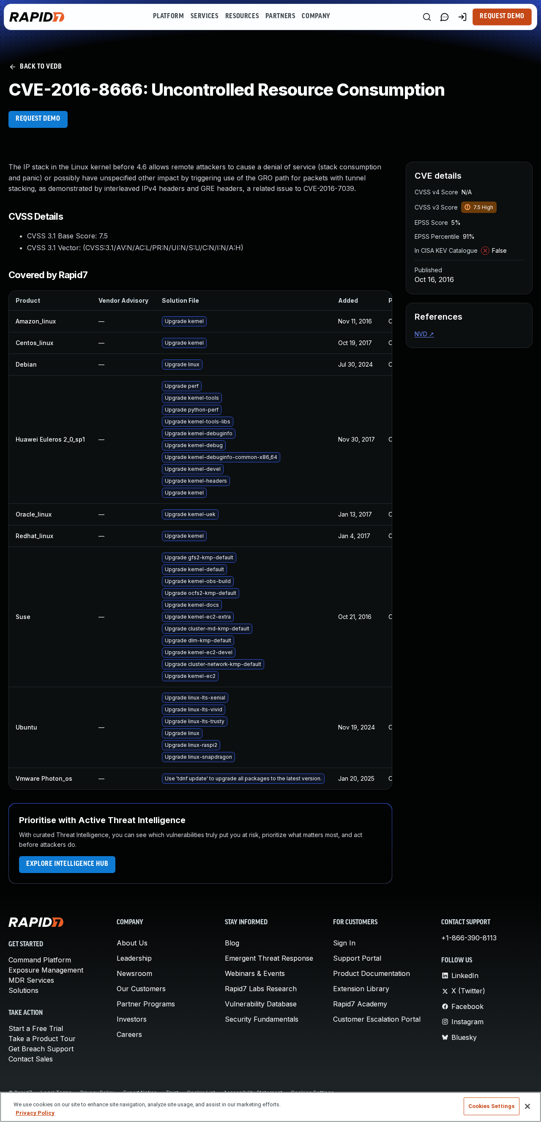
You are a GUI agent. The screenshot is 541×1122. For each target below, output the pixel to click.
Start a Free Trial (35, 1028)
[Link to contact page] (444, 17)
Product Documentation (371, 973)
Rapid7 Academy (360, 1004)
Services (204, 16)
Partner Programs (146, 1004)
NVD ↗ (424, 333)
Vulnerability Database (261, 1004)
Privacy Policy (35, 1113)
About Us (132, 943)
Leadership (134, 958)
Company (316, 16)
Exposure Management (45, 970)
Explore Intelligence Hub (67, 864)
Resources (242, 16)
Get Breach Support (41, 1049)
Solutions (23, 990)
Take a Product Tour (42, 1038)
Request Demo (502, 16)
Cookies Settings (491, 1106)
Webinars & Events (255, 973)
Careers (129, 1034)
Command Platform (39, 960)
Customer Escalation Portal (377, 1019)
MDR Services (31, 980)
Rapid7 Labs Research (261, 988)
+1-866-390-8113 (469, 938)
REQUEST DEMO (38, 119)
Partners (280, 16)
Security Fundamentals (261, 1019)
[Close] (527, 1106)
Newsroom (134, 973)
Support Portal (357, 958)
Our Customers (141, 988)
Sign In (344, 943)
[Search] (426, 17)
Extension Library (361, 988)
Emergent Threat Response (269, 958)
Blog (232, 943)
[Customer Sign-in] (462, 17)
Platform (168, 16)
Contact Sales (30, 1059)
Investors (132, 1019)
